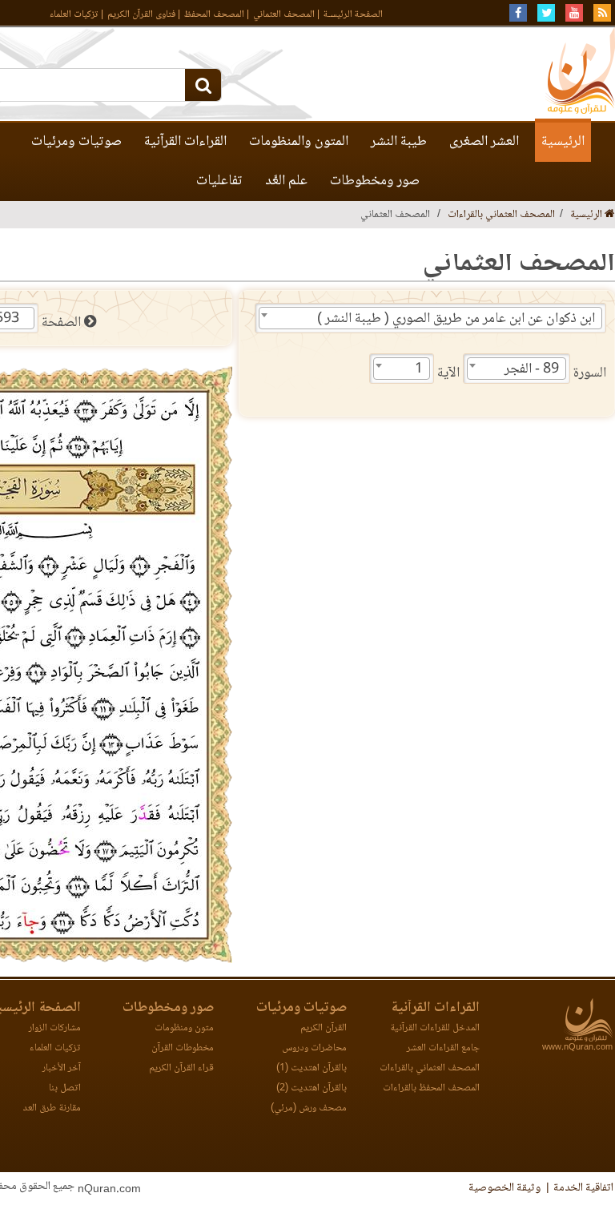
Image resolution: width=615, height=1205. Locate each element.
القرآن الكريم (323, 1028)
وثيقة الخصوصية (504, 1188)
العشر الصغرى (484, 142)
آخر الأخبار (61, 1068)
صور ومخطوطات (375, 181)
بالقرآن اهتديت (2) (311, 1088)
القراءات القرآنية (185, 142)
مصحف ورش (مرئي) (309, 1108)
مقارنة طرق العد (51, 1108)
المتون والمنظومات (298, 142)
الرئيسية (563, 142)
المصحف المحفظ (214, 14)
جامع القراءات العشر (443, 1048)
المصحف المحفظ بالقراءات (431, 1088)
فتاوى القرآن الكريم (141, 14)
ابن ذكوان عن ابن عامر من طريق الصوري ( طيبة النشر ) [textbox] (456, 319)
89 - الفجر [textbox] (531, 369)
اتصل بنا (65, 1088)
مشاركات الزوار (55, 1028)
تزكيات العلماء (74, 14)
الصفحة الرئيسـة (353, 14)
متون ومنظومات (184, 1028)
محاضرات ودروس (314, 1048)
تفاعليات (219, 181)
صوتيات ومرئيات (76, 142)
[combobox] (430, 318)
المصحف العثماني (284, 14)
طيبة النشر (399, 142)
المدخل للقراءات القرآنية (435, 1028)
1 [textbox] (419, 369)
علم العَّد (286, 181)
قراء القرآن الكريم (181, 1068)
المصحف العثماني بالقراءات (501, 215)
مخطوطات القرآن (182, 1048)
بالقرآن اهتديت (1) (311, 1068)
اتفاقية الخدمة (583, 1188)
